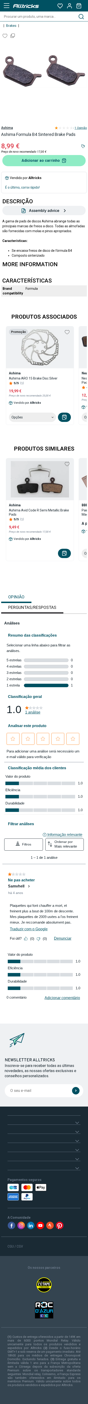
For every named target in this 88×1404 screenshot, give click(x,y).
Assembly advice (44, 210)
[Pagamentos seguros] (28, 1192)
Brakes (11, 26)
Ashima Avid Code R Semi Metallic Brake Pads (39, 512)
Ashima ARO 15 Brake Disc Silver (33, 378)
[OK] (76, 1090)
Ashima (7, 128)
